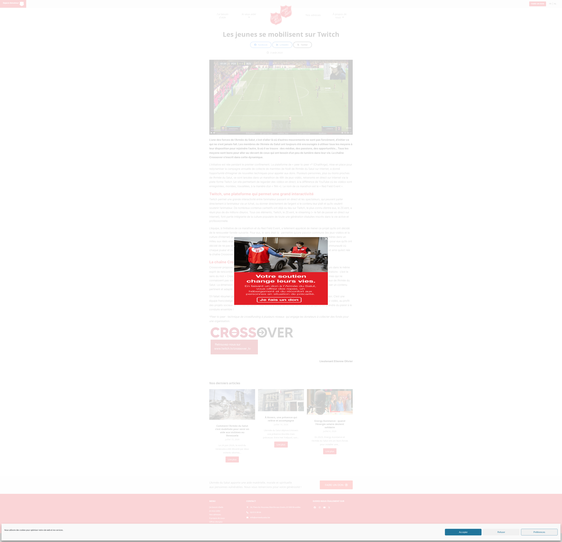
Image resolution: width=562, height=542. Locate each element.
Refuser (501, 532)
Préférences (539, 532)
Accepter (463, 532)
